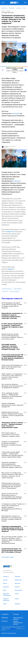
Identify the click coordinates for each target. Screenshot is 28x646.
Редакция (5, 617)
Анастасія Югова (11, 41)
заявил (10, 269)
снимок (16, 181)
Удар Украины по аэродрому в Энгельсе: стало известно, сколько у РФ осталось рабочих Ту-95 (12, 376)
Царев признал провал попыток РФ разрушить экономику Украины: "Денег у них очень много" (12, 336)
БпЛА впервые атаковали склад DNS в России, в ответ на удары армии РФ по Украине (12, 305)
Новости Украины (14, 291)
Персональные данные (18, 618)
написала (16, 113)
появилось (10, 232)
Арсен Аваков (17, 288)
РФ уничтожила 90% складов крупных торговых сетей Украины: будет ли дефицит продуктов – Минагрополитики (12, 540)
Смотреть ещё (8, 557)
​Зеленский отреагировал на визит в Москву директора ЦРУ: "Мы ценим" (12, 366)
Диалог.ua (12, 628)
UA (25, 3)
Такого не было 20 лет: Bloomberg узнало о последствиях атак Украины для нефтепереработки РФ (12, 496)
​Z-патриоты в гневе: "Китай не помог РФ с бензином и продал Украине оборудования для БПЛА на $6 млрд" (13, 507)
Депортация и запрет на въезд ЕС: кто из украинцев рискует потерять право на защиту (12, 518)
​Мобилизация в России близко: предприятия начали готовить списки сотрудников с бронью (12, 414)
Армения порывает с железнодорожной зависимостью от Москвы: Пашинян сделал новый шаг (12, 465)
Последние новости (12, 298)
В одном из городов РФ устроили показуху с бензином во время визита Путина (11, 444)
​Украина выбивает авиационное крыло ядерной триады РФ (12, 405)
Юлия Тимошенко (7, 288)
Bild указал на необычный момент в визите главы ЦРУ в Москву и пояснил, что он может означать (12, 475)
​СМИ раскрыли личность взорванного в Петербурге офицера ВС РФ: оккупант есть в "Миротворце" (11, 485)
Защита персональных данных (18, 622)
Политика (4, 291)
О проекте (5, 614)
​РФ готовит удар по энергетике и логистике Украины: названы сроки (11, 434)
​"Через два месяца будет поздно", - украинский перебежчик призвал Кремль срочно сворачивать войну (12, 454)
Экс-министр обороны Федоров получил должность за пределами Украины (12, 386)
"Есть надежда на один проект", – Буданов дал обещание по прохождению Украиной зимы (12, 395)
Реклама (16, 614)
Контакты (5, 621)
